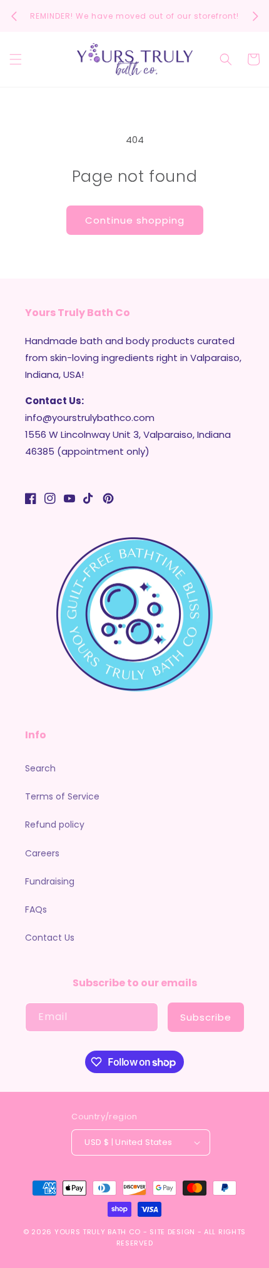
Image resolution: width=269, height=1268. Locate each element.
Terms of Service (62, 796)
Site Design (172, 1232)
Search (40, 768)
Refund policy (54, 824)
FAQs (36, 909)
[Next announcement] (255, 16)
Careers (42, 853)
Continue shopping (135, 220)
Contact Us (49, 937)
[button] (15, 59)
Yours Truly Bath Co (97, 1232)
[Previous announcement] (14, 16)
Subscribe (205, 1017)
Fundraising (49, 881)
